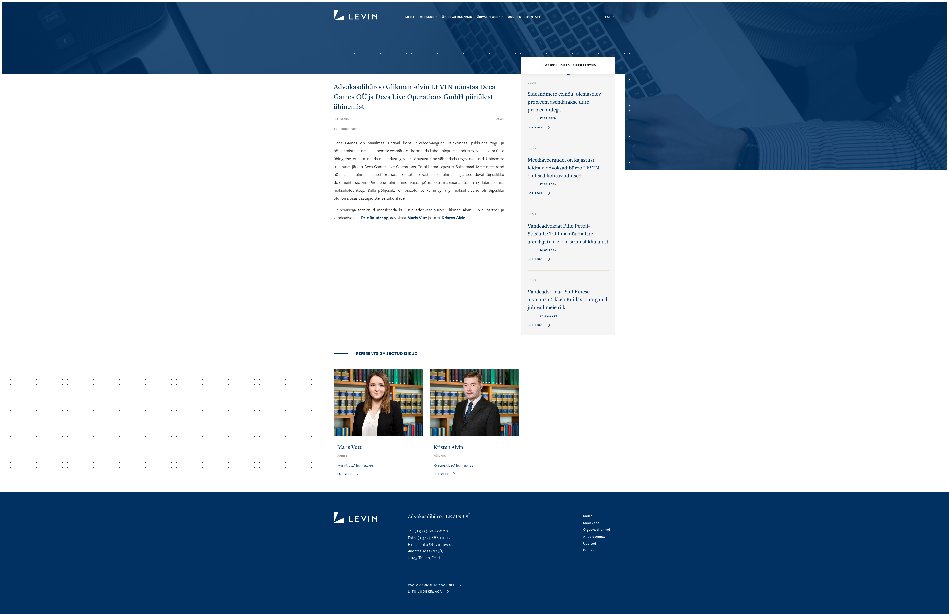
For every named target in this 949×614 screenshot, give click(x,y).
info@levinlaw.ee (436, 544)
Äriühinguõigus (347, 129)
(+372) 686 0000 (430, 531)
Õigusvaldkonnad (457, 17)
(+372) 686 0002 (433, 537)
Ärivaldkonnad (490, 17)
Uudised (514, 17)
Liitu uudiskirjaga (425, 591)
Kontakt (533, 17)
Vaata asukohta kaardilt (431, 584)
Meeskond (428, 17)
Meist (410, 17)
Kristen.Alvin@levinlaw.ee (453, 465)
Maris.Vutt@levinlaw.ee (355, 465)
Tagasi (499, 119)
